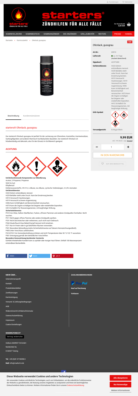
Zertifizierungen (12, 293)
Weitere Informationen (120, 390)
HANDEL (128, 34)
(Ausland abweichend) (118, 58)
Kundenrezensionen (31, 116)
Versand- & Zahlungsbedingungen (18, 302)
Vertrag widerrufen (15, 337)
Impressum (10, 320)
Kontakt (9, 284)
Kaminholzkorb (14, 34)
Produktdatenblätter (13, 288)
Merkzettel (128, 2)
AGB (7, 306)
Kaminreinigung (12, 297)
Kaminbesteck (33, 34)
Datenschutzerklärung (75, 385)
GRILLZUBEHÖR (87, 34)
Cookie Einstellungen (14, 324)
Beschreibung (13, 116)
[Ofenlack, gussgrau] (47, 74)
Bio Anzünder (70, 34)
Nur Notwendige (120, 384)
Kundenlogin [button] (113, 2)
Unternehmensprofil (13, 279)
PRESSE (117, 34)
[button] (97, 147)
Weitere (102, 34)
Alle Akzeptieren (120, 378)
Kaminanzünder (51, 34)
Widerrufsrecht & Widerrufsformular (19, 311)
